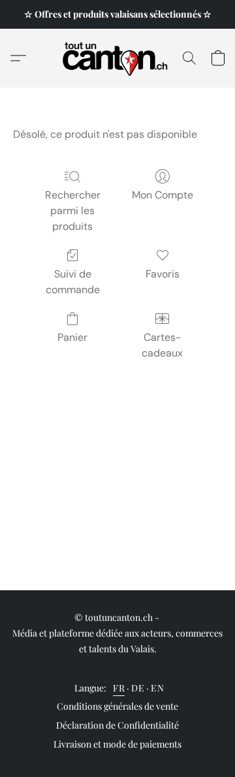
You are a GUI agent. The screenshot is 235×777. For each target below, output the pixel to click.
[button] (118, 58)
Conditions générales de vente (117, 706)
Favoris (163, 274)
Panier (72, 337)
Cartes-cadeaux (162, 345)
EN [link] (157, 688)
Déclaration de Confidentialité (117, 725)
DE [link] (137, 688)
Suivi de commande (73, 281)
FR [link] (119, 688)
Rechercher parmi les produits (73, 210)
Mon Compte (162, 195)
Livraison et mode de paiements (117, 744)
